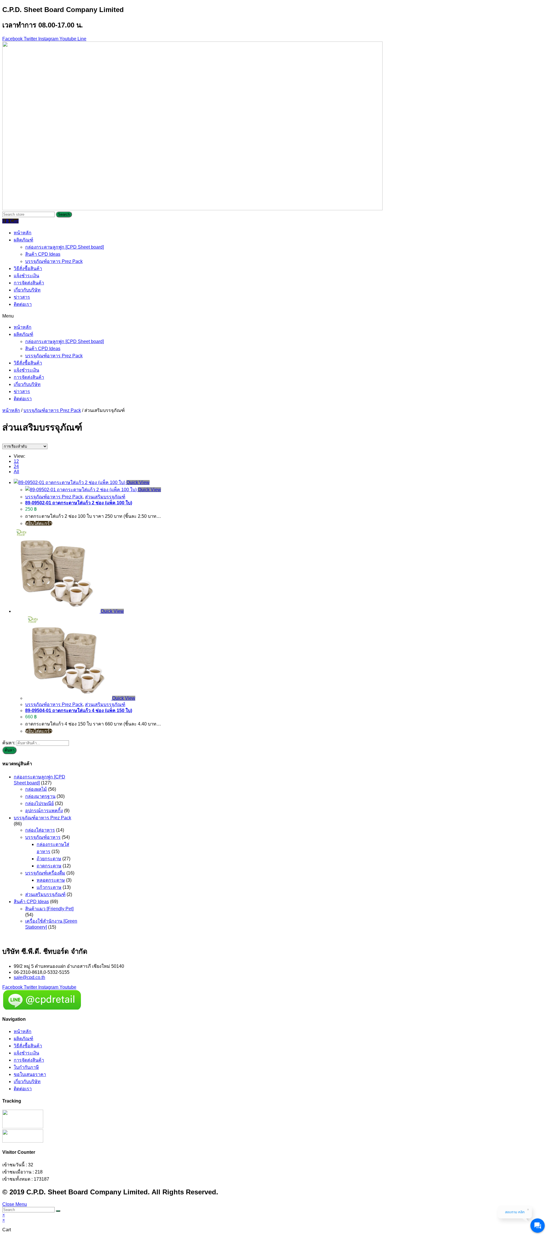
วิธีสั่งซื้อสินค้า (28, 268)
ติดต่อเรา (23, 304)
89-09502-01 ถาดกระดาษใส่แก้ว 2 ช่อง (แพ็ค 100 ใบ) (78, 502)
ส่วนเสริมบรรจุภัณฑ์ (105, 496)
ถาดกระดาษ (49, 865)
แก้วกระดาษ (49, 887)
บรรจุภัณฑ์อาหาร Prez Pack (54, 261)
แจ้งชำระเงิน (26, 275)
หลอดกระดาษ (51, 880)
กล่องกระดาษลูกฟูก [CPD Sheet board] (64, 247)
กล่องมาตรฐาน (40, 796)
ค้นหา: (8, 742)
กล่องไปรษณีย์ (39, 803)
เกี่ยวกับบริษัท (27, 290)
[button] (274, 315)
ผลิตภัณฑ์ (23, 239)
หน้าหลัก (22, 232)
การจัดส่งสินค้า (29, 282)
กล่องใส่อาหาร (40, 830)
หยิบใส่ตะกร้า (38, 523)
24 (16, 466)
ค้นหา (9, 750)
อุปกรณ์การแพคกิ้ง (44, 810)
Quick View (138, 482)
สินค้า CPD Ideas (42, 254)
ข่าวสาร (22, 297)
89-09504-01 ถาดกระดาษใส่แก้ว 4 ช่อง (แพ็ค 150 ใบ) (78, 710)
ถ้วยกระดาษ (49, 858)
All (16, 471)
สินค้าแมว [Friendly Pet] (49, 908)
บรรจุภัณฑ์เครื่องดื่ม (45, 873)
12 (16, 461)
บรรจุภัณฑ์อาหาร (43, 837)
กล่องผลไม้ (36, 789)
